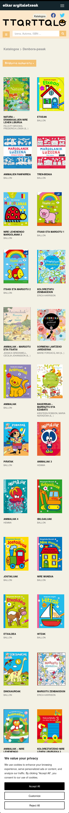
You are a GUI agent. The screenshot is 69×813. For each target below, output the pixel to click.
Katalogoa (39, 16)
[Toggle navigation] (62, 6)
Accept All (34, 786)
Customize (35, 796)
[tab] (34, 63)
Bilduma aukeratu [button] (19, 63)
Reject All (34, 805)
